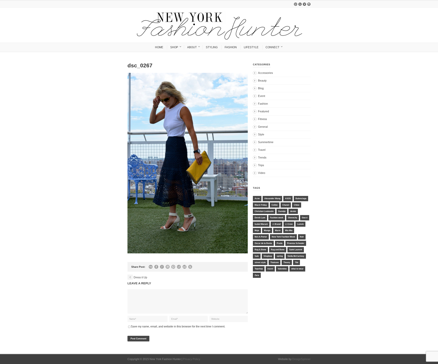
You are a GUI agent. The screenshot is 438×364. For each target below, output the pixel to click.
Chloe (296, 205)
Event (261, 96)
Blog (261, 88)
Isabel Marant (261, 224)
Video (261, 172)
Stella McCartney (295, 256)
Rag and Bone (278, 249)
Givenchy (292, 217)
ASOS (288, 198)
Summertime (265, 142)
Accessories (265, 72)
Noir (302, 237)
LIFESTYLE (251, 47)
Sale (257, 256)
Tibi (296, 262)
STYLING (212, 47)
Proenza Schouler (295, 243)
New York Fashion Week (283, 237)
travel (270, 269)
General (263, 126)
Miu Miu (288, 230)
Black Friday (261, 205)
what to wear (297, 269)
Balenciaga (300, 198)
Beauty (262, 80)
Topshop (259, 269)
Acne (257, 198)
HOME (159, 47)
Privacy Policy (191, 359)
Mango (267, 230)
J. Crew (289, 224)
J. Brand (276, 224)
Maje (257, 230)
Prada (279, 243)
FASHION (231, 47)
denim (293, 211)
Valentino (282, 269)
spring (280, 256)
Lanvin (300, 224)
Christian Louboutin (264, 211)
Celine (275, 205)
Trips (261, 165)
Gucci (304, 217)
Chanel (285, 205)
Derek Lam (260, 217)
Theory (286, 262)
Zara (257, 275)
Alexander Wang (272, 198)
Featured (263, 111)
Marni (277, 230)
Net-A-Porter (261, 237)
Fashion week (276, 217)
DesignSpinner (301, 359)
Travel (262, 149)
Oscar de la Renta (263, 243)
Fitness (262, 119)
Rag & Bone (260, 249)
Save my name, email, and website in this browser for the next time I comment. (178, 326)
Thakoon (274, 262)
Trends (262, 157)
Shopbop (267, 256)
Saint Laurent (295, 249)
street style (260, 262)
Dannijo (282, 211)
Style (261, 134)
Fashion (263, 103)
